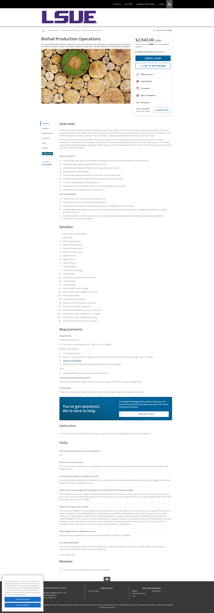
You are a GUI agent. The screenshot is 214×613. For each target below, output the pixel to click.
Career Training (93, 591)
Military (134, 591)
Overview (45, 123)
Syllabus (45, 128)
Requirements (47, 133)
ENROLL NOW (153, 58)
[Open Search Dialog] (169, 4)
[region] (23, 593)
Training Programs (53, 30)
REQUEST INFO (162, 110)
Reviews (45, 148)
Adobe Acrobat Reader (72, 360)
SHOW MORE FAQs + (67, 555)
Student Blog (156, 591)
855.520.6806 (47, 164)
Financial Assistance (139, 593)
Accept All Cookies (22, 599)
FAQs (44, 143)
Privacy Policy (110, 607)
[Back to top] (107, 588)
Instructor (46, 138)
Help (133, 596)
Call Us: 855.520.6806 (162, 30)
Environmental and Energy (71, 30)
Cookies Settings (22, 605)
